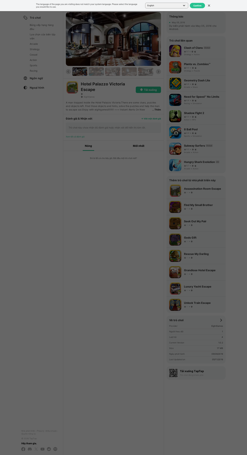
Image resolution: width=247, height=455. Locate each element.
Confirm (197, 5)
